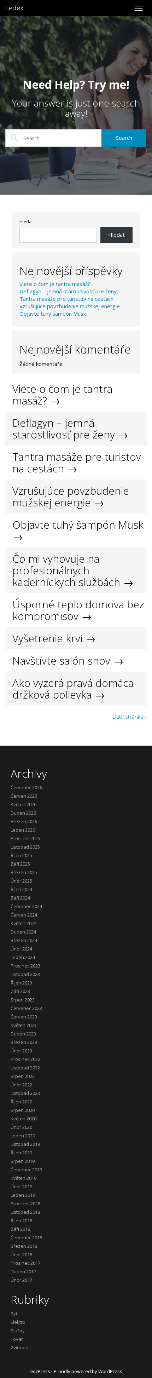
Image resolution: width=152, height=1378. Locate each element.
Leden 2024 (23, 957)
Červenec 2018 (26, 1237)
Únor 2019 (21, 1186)
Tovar (17, 1339)
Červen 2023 (24, 1017)
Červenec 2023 (26, 1008)
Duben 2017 (23, 1271)
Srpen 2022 (23, 1076)
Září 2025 (20, 864)
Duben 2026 (23, 813)
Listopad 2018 (25, 1212)
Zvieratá (20, 1347)
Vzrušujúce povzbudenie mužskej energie (69, 306)
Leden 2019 (23, 1195)
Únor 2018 (21, 1254)
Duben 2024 (23, 932)
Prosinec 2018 (25, 1203)
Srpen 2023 (23, 1000)
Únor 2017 (21, 1280)
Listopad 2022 (25, 1067)
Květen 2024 (23, 923)
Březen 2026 (24, 821)
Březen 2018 (24, 1246)
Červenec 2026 (26, 787)
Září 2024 (20, 898)
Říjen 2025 (21, 855)
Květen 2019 (23, 1178)
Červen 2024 (24, 915)
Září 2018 (20, 1229)
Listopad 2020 (25, 1093)
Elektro (18, 1322)
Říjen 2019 (21, 1152)
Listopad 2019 (25, 1144)
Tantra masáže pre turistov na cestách (66, 298)
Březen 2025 (24, 872)
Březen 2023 (24, 1042)
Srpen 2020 (23, 1110)
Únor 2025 (21, 881)
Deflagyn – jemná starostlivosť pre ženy (68, 291)
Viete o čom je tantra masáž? (54, 283)
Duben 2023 (23, 1033)
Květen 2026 (23, 804)
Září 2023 (20, 991)
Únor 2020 (21, 1127)
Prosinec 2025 (25, 838)
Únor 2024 (21, 949)
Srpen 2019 (23, 1161)
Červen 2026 (24, 796)
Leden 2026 (23, 830)
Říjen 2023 (21, 983)
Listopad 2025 (25, 847)
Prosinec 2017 (25, 1263)
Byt (14, 1313)
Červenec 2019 (26, 1169)
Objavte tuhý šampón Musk (52, 313)
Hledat (26, 222)
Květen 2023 (23, 1025)
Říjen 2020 (21, 1101)
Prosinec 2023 (25, 966)
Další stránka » (130, 716)
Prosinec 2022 (25, 1059)
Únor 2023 (21, 1050)
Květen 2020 (23, 1118)
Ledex (14, 7)
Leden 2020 (23, 1135)
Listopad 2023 (25, 974)
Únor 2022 (21, 1084)
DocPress (40, 1371)
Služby (18, 1330)
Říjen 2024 (21, 889)
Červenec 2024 (26, 906)
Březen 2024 (24, 940)
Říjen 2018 (21, 1220)
